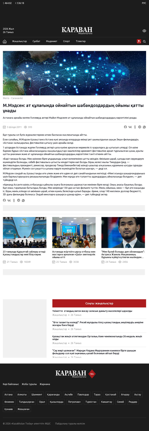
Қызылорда (56, 401)
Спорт (66, 41)
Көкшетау (106, 401)
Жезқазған (23, 409)
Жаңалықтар (19, 41)
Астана (9, 394)
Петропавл (74, 401)
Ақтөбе (69, 394)
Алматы (22, 394)
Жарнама (45, 384)
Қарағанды (53, 394)
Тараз (97, 394)
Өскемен (9, 401)
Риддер (133, 401)
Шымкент (37, 394)
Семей (120, 401)
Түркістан (90, 401)
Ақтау (137, 394)
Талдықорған (26, 401)
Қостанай (110, 394)
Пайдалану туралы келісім (70, 423)
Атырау (125, 394)
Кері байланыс (11, 384)
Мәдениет (51, 41)
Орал (42, 401)
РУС (144, 3)
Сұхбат (36, 41)
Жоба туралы (29, 384)
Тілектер (81, 41)
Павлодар (83, 394)
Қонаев (9, 409)
